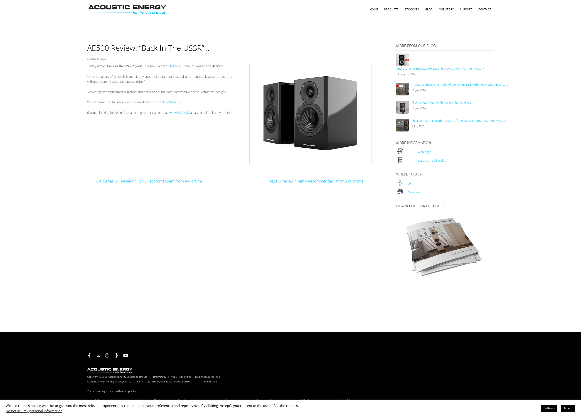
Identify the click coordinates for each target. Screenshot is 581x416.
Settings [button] (549, 408)
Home (374, 9)
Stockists (412, 9)
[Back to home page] (110, 372)
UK (410, 183)
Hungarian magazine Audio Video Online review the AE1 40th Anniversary (459, 85)
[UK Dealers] (400, 185)
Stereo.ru (175, 66)
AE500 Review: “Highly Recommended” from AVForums (301, 181)
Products (391, 9)
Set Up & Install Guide (432, 161)
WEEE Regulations (180, 376)
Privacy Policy (159, 376)
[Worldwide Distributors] (400, 194)
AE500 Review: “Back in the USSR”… (148, 48)
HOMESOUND (179, 112)
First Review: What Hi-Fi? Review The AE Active (441, 103)
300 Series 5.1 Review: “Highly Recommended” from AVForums (149, 181)
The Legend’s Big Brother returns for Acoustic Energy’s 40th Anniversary (458, 121)
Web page (424, 152)
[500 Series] (400, 154)
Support (466, 9)
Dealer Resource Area (207, 376)
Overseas (414, 192)
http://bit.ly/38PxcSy (166, 102)
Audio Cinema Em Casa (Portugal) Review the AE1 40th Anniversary (440, 69)
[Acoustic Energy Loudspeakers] (127, 12)
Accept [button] (568, 408)
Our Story (446, 9)
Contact (484, 9)
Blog (429, 9)
